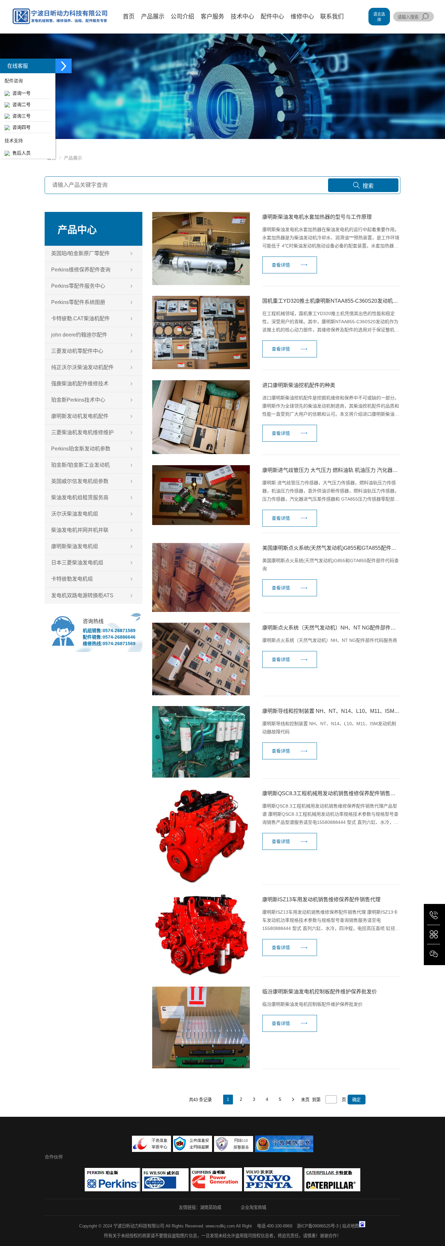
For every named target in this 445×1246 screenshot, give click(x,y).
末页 (305, 1099)
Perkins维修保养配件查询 (80, 269)
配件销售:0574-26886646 (109, 637)
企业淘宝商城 (253, 1207)
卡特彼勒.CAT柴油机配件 (80, 318)
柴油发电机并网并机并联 (79, 530)
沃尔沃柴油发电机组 (74, 514)
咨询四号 (20, 127)
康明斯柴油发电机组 (74, 546)
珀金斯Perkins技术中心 (78, 400)
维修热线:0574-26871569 (109, 643)
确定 (356, 1099)
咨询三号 (20, 115)
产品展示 (73, 157)
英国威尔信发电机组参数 (79, 481)
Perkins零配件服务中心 (78, 286)
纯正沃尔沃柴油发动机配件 (82, 367)
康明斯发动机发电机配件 (79, 416)
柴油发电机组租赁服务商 (79, 497)
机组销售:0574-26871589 (109, 630)
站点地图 (350, 1226)
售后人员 (20, 153)
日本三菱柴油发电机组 (77, 562)
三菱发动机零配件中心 (77, 351)
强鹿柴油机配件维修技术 (79, 383)
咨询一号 (20, 93)
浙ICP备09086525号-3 (317, 1226)
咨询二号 (20, 104)
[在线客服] (63, 66)
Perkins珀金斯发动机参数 (80, 448)
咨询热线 (93, 621)
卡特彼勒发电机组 (72, 579)
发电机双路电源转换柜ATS (82, 595)
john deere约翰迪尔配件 (79, 335)
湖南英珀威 (210, 1207)
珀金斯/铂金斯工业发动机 (80, 465)
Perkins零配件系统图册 (78, 302)
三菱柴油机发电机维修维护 (82, 432)
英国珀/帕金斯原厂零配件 (80, 253)
